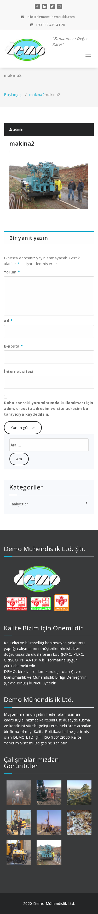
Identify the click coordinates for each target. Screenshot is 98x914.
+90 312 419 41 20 (50, 24)
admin (18, 129)
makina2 (37, 94)
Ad (8, 320)
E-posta (13, 346)
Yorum (12, 272)
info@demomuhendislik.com (50, 16)
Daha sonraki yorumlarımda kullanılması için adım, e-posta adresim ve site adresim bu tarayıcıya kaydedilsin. (48, 408)
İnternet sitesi (18, 371)
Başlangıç (13, 94)
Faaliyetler (18, 503)
